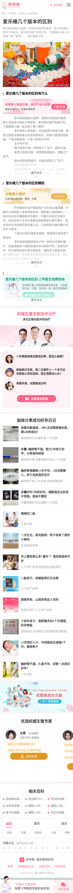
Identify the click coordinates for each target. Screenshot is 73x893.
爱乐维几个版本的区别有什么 (27, 93)
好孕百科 (12, 14)
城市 (9, 824)
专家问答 (60, 866)
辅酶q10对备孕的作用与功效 (37, 812)
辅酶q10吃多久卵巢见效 (37, 805)
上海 (53, 832)
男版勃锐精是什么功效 (59, 799)
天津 (23, 832)
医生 (64, 823)
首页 (4, 14)
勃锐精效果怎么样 (14, 799)
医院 (37, 823)
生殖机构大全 (26, 866)
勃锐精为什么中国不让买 (37, 799)
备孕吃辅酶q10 (14, 812)
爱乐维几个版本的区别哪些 (25, 183)
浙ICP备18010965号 (44, 873)
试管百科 (44, 866)
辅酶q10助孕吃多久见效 (59, 805)
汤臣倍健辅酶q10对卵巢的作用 (59, 812)
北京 (9, 832)
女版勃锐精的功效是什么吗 (14, 805)
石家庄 (38, 832)
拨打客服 (57, 5)
